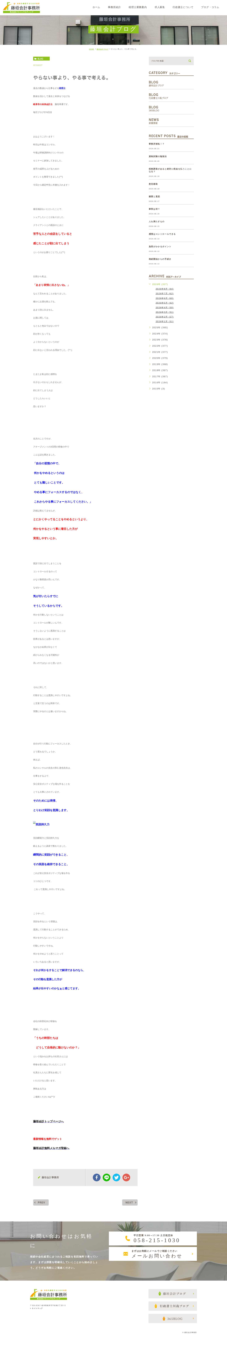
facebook (97, 1177)
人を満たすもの (157, 221)
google (126, 1177)
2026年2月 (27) (165, 316)
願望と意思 (154, 196)
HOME (91, 49)
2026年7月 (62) (165, 293)
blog (40, 59)
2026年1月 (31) (165, 321)
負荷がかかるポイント (160, 246)
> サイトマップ (36, 1308)
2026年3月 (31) (165, 312)
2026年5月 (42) (165, 303)
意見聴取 (153, 184)
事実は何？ (154, 209)
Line (106, 1177)
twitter (116, 1177)
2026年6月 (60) (165, 298)
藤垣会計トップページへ (48, 1121)
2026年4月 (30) (165, 307)
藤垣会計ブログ (103, 49)
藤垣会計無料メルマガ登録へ (51, 1148)
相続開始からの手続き (160, 259)
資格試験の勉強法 (158, 156)
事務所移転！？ (157, 144)
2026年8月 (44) (165, 289)
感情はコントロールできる (162, 234)
